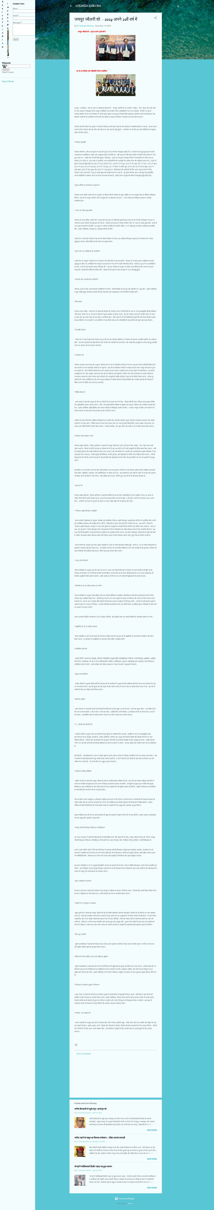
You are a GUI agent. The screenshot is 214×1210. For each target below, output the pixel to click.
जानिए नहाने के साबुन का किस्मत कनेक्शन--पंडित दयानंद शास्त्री (99, 1137)
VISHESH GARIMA (88, 6)
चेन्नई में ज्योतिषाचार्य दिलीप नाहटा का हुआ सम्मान (93, 1166)
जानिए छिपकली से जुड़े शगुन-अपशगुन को (90, 1108)
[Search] (178, 7)
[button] (155, 18)
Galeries (130, 1203)
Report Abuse (8, 81)
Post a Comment (84, 1054)
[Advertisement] (172, 50)
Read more (152, 1130)
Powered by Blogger (126, 1199)
